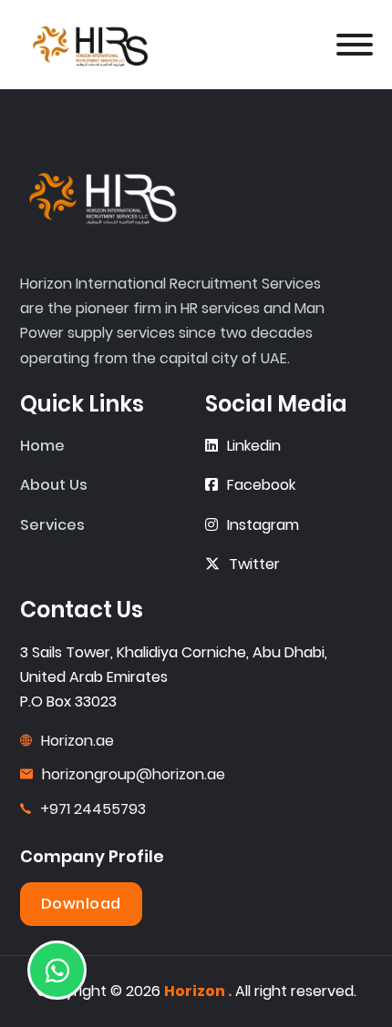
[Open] (354, 45)
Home (42, 445)
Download (81, 903)
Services (52, 524)
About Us (54, 484)
